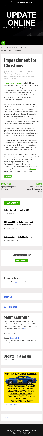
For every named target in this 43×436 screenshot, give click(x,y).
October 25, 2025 (11, 228)
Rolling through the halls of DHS (16, 210)
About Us (8, 296)
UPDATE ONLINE (21, 18)
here (24, 328)
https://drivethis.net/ (11, 404)
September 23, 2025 (11, 241)
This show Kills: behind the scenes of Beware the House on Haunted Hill (18, 223)
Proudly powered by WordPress (18, 431)
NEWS (6, 74)
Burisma (33, 169)
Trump (19, 76)
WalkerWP (26, 433)
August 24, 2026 (10, 214)
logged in (17, 282)
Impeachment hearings (12, 83)
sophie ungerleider (10, 76)
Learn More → (21, 260)
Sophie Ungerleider (12, 72)
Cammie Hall (14, 338)
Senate (35, 74)
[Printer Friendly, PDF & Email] (8, 176)
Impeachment (22, 74)
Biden (15, 74)
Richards (30, 74)
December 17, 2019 (27, 72)
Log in (6, 417)
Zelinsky (6, 78)
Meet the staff (10, 307)
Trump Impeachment (27, 76)
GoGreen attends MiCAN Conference (18, 237)
